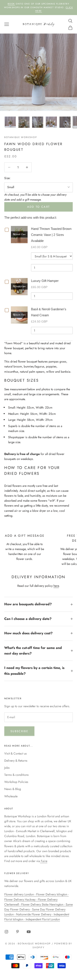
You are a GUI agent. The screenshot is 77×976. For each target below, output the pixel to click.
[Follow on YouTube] (29, 932)
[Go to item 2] (24, 122)
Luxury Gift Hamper (45, 281)
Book (11, 3)
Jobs (7, 767)
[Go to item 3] (38, 122)
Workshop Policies (16, 782)
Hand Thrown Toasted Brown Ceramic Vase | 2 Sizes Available (51, 235)
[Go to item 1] (10, 122)
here (56, 586)
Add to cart (38, 207)
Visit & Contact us (15, 753)
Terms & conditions (16, 775)
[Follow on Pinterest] (17, 932)
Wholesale (11, 796)
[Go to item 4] (51, 122)
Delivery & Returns (15, 760)
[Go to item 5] (65, 122)
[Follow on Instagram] (6, 932)
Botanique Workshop (20, 137)
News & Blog (12, 789)
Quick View (20, 234)
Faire (43, 861)
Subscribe (19, 731)
